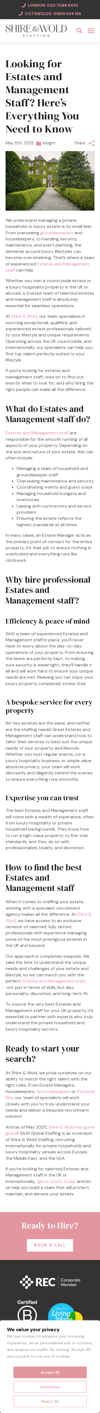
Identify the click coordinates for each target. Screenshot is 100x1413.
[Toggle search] (79, 30)
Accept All (50, 1372)
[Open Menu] (91, 30)
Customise (50, 1386)
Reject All (50, 1401)
